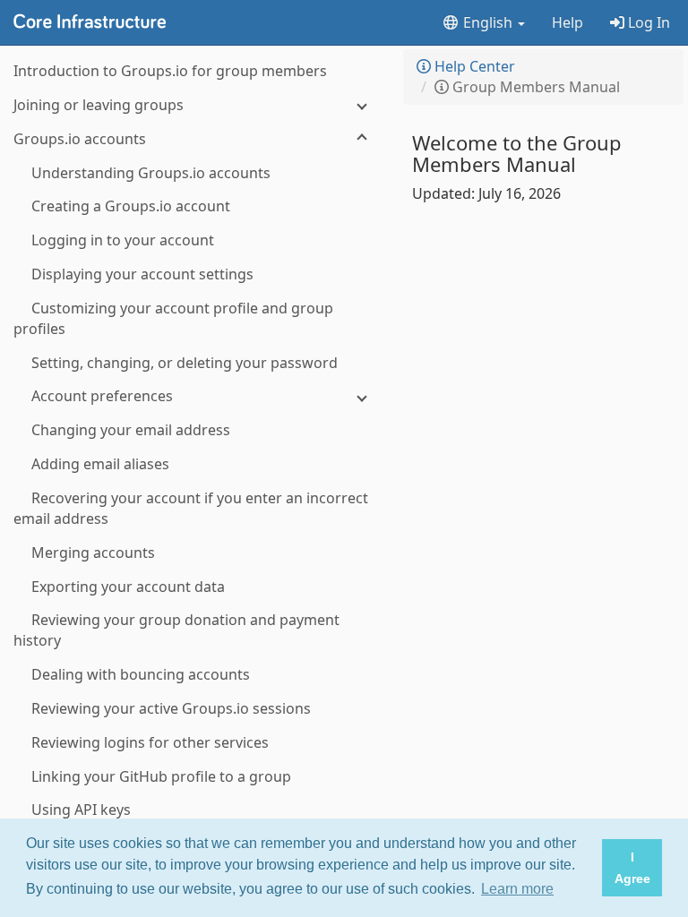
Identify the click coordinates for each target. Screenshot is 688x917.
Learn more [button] (517, 888)
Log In (647, 22)
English (488, 22)
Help (567, 22)
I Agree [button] (632, 868)
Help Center (473, 66)
